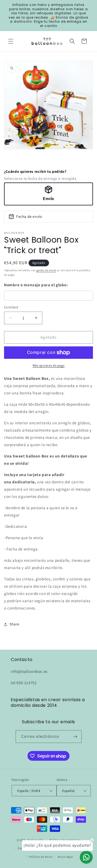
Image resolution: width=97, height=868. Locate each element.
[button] (11, 41)
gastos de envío (46, 270)
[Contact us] (86, 857)
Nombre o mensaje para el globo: (36, 284)
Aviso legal (65, 857)
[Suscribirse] (75, 736)
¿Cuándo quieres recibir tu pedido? (35, 171)
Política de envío (41, 857)
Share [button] (14, 624)
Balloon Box (35, 840)
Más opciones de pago (49, 365)
